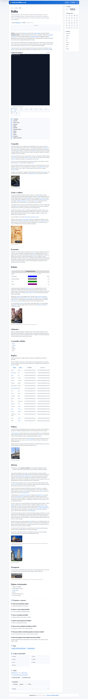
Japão (12, 507)
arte (19, 222)
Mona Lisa (27, 202)
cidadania (40, 196)
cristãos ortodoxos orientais (30, 292)
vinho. (12, 223)
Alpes (18, 149)
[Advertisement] (36, 28)
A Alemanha (45, 506)
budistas (40, 304)
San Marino (44, 172)
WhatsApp (15, 684)
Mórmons (39, 297)
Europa (25, 33)
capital (13, 156)
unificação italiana (25, 492)
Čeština (67, 35)
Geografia (15, 120)
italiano (23, 210)
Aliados (38, 528)
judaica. (12, 300)
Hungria (33, 662)
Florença (43, 49)
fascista (30, 521)
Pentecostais (19, 296)
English (67, 48)
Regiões (15, 131)
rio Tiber (20, 162)
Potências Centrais (19, 496)
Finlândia (34, 659)
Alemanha (14, 656)
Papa (36, 200)
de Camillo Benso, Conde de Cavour (24, 476)
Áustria (12, 149)
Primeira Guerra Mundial (24, 495)
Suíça (47, 147)
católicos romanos (43, 199)
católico (41, 491)
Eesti (67, 46)
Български (68, 33)
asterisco (13, 364)
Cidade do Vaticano (33, 173)
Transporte (15, 136)
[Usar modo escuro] (77, 2)
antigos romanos (35, 216)
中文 (67, 40)
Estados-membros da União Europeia (19, 648)
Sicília (13, 158)
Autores (48, 695)
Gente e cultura (16, 122)
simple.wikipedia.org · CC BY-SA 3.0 (17, 106)
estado (26, 473)
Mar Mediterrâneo (31, 510)
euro (26, 439)
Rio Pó (13, 161)
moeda (30, 439)
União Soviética (39, 509)
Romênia (33, 253)
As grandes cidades (17, 129)
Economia (15, 124)
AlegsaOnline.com (14, 672)
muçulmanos (21, 303)
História (14, 134)
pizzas (25, 45)
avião (37, 158)
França (44, 147)
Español (67, 44)
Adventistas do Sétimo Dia (28, 297)
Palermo (47, 49)
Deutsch (67, 42)
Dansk (67, 37)
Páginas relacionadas (17, 137)
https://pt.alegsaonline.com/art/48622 (20, 674)
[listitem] (13, 110)
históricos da (13, 169)
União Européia (36, 33)
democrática (14, 36)
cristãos (28, 199)
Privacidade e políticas (54, 695)
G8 (50, 38)
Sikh (46, 304)
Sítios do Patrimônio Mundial (26, 219)
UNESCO (43, 220)
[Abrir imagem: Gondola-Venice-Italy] (30, 79)
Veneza (32, 49)
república (51, 34)
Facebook (21, 684)
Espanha (14, 659)
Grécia (13, 662)
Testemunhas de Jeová (39, 296)
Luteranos (15, 299)
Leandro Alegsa (18, 22)
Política (14, 132)
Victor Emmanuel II (15, 484)
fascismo (13, 504)
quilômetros (41, 166)
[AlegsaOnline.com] (18, 2)
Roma (19, 48)
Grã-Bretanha (38, 495)
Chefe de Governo (15, 433)
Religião (14, 125)
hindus (15, 306)
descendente (27, 216)
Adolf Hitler (40, 506)
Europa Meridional (31, 648)
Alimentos (15, 127)
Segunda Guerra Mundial (44, 507)
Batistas (46, 297)
